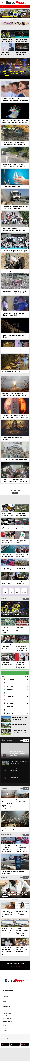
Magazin (4, 32)
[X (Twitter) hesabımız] (9, 1058)
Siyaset (4, 22)
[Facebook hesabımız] (5, 1058)
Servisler (5, 35)
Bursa (4, 13)
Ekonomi (5, 19)
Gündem (4, 16)
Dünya (4, 26)
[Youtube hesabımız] (19, 1058)
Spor (3, 29)
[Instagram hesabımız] (14, 1058)
